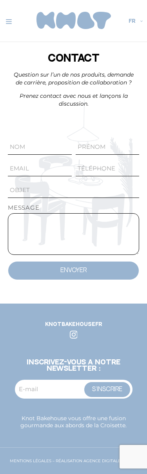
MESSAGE (24, 207)
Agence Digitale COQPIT (110, 460)
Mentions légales (30, 460)
